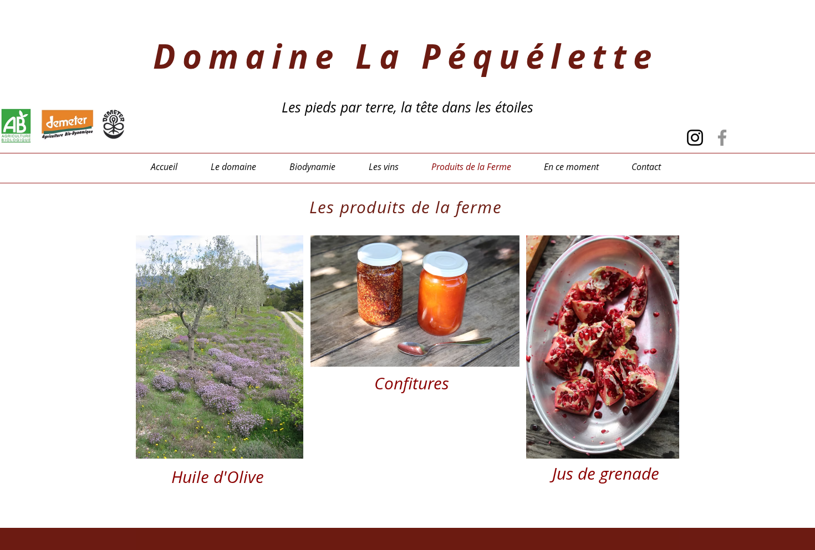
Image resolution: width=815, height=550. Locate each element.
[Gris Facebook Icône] (722, 137)
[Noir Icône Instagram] (695, 137)
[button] (219, 347)
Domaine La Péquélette (405, 56)
